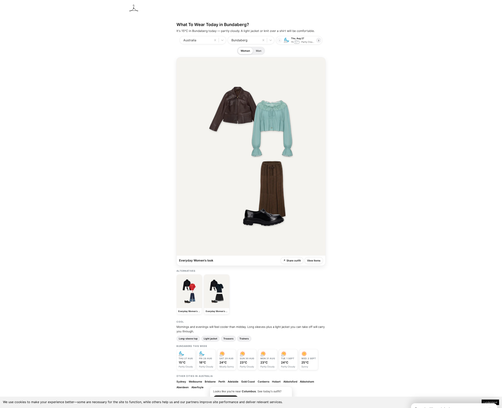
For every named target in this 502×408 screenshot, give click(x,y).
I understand (490, 402)
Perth (221, 381)
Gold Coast (248, 381)
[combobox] (183, 40)
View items (313, 260)
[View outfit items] (251, 156)
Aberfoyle (197, 387)
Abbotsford (290, 381)
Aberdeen (182, 387)
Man (258, 50)
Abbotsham (307, 381)
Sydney (181, 381)
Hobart (276, 381)
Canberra (263, 381)
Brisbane (210, 381)
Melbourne (195, 381)
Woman (245, 50)
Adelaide (233, 381)
